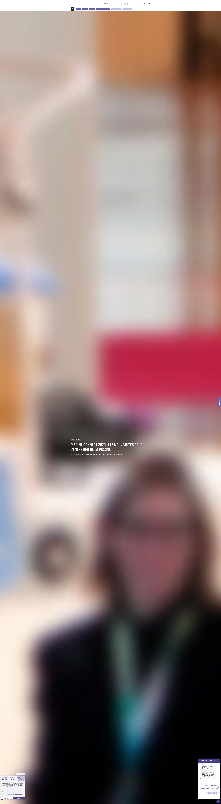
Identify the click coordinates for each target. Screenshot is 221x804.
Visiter (78, 9)
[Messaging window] (209, 779)
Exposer (85, 9)
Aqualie (92, 9)
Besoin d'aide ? (127, 9)
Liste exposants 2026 (103, 9)
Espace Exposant (116, 9)
